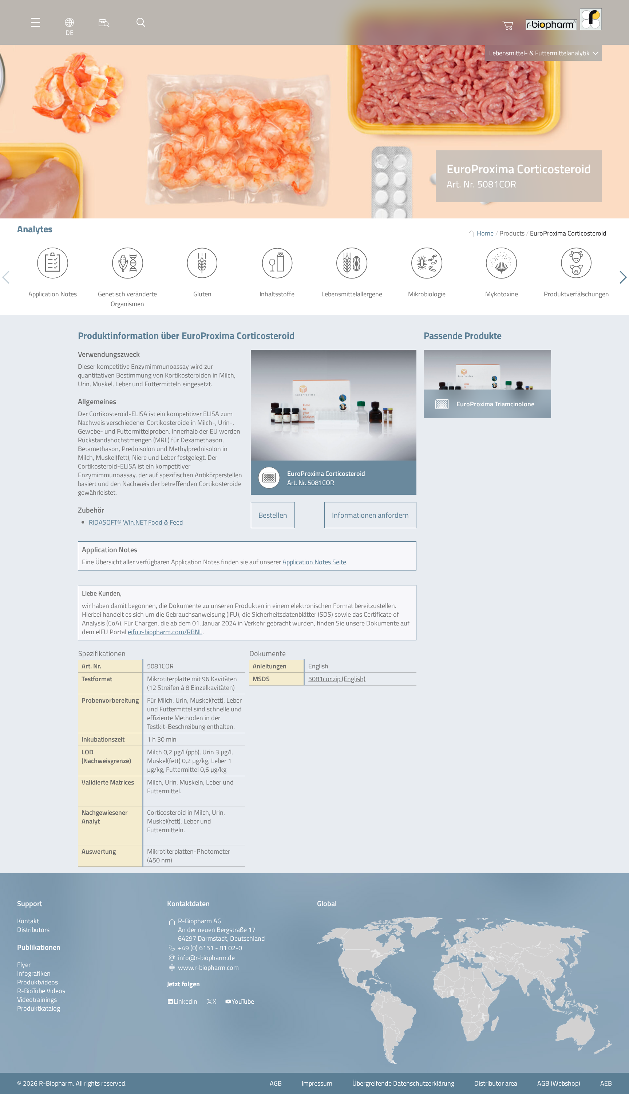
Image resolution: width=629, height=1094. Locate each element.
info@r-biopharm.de (206, 958)
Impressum (317, 1083)
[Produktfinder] (104, 22)
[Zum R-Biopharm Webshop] (507, 25)
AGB (276, 1083)
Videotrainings (37, 999)
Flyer (24, 964)
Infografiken (34, 973)
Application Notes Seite (314, 562)
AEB (606, 1083)
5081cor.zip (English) (336, 679)
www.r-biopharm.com (208, 967)
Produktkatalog (38, 1008)
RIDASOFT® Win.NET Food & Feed (136, 522)
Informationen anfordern (370, 515)
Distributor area (495, 1083)
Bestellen (272, 515)
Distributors (33, 930)
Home (485, 233)
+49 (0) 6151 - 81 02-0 (210, 948)
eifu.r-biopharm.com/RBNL (165, 632)
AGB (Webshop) (558, 1083)
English (318, 666)
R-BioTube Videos (41, 991)
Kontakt (28, 921)
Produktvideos (37, 982)
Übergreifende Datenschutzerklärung (403, 1083)
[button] (620, 277)
